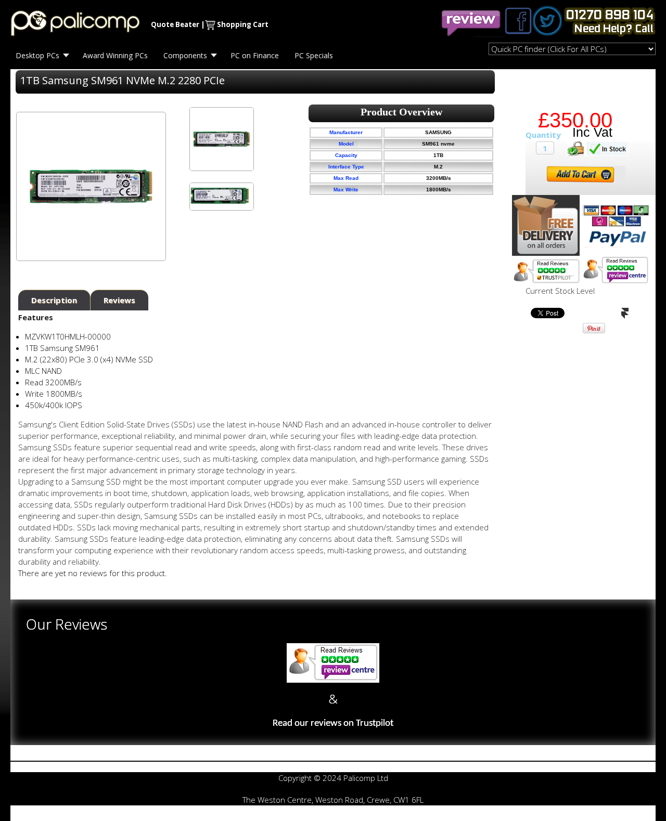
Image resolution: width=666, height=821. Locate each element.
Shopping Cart (242, 24)
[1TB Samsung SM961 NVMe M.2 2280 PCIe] (221, 139)
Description (54, 300)
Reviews (119, 300)
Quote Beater (175, 24)
